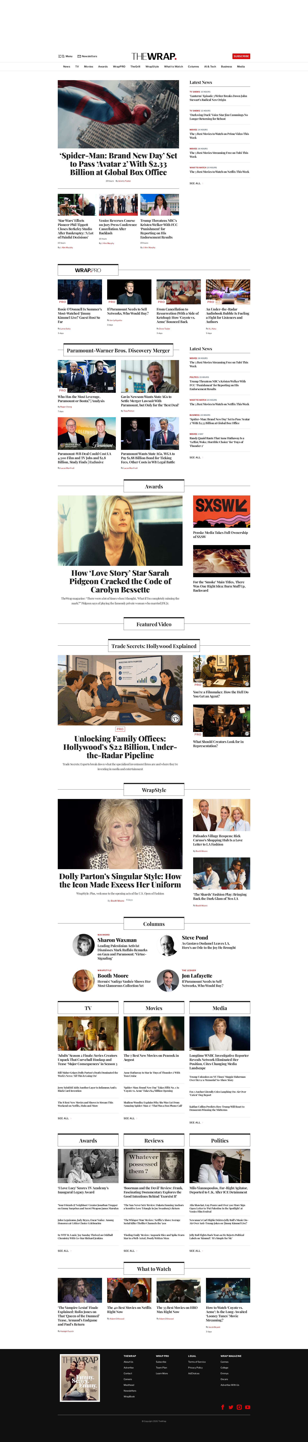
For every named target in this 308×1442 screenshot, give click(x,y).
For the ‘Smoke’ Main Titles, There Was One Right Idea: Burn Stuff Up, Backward (219, 586)
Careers (128, 1379)
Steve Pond (195, 937)
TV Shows (195, 92)
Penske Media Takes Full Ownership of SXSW (220, 534)
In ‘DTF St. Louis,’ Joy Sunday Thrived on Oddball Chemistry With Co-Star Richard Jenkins (85, 1236)
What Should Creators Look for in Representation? (218, 743)
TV (77, 66)
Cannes (224, 1361)
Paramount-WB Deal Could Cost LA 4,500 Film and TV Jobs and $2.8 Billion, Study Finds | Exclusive (84, 457)
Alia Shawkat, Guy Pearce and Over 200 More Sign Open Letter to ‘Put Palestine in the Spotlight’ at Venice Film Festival (217, 1208)
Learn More (162, 1373)
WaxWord (104, 935)
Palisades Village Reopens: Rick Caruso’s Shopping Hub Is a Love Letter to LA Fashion (218, 840)
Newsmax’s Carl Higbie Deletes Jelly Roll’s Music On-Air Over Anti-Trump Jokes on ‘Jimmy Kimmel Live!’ (218, 1221)
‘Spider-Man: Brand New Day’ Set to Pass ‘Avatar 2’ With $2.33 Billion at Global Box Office (118, 163)
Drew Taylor (164, 328)
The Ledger (189, 970)
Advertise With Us (230, 1385)
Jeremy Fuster (124, 181)
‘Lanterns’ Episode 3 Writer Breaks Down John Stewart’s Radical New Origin (218, 98)
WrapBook (129, 1396)
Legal (192, 1356)
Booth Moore (117, 900)
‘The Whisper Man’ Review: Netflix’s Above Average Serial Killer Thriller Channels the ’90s (152, 1221)
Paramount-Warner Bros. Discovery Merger (118, 350)
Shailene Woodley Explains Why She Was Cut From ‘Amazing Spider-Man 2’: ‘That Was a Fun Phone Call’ (153, 1104)
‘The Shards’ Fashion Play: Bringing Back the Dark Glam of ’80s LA (220, 896)
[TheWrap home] (154, 56)
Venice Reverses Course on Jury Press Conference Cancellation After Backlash (118, 226)
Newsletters (89, 56)
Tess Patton (129, 411)
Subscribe (241, 56)
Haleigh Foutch (67, 1331)
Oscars (224, 1379)
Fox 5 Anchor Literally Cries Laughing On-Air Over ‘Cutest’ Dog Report (217, 1093)
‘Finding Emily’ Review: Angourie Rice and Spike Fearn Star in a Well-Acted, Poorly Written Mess (154, 1236)
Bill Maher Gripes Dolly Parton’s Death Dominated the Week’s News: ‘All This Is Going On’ (88, 1074)
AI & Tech (210, 66)
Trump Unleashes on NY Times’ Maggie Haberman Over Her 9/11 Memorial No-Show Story (217, 1078)
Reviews (153, 1140)
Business (226, 66)
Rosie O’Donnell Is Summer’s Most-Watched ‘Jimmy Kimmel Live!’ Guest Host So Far (80, 315)
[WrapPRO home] (88, 270)
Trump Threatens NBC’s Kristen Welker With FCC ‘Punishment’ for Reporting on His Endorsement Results (159, 228)
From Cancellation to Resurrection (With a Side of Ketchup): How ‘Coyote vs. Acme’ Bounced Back (177, 315)
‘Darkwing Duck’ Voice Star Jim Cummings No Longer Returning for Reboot (219, 117)
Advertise (129, 1367)
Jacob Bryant (214, 1327)
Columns (193, 66)
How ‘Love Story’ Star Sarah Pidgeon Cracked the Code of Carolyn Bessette (120, 580)
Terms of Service (197, 1361)
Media (241, 66)
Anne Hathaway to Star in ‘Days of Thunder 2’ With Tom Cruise (152, 1074)
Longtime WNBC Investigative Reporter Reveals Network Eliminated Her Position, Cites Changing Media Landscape (219, 1061)
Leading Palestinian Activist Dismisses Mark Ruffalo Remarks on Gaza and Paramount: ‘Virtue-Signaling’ (122, 951)
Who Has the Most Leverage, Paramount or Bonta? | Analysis (81, 398)
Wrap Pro (162, 1356)
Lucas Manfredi (67, 468)
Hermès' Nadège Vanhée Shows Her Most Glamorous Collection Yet (124, 983)
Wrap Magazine (231, 1356)
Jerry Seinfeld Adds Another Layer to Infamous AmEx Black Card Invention (87, 1089)
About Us (128, 1361)
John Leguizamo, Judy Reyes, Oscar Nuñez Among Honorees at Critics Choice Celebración (86, 1221)
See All (195, 183)
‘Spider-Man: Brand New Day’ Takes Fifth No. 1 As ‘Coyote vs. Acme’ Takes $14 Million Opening (151, 1089)
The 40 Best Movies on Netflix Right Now (129, 1309)
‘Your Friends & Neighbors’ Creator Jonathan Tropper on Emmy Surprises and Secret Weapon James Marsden (88, 1207)
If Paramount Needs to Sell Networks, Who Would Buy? (128, 311)
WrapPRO (119, 66)
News (66, 66)
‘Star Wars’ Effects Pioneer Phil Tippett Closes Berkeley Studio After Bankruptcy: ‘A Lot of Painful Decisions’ (75, 228)
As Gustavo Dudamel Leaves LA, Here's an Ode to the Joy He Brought (209, 945)
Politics (194, 377)
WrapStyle (152, 66)
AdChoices (193, 1373)
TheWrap (130, 1356)
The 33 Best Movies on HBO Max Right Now (177, 1309)
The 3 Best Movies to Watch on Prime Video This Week (219, 136)
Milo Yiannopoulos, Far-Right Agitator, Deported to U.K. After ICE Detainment (218, 1190)
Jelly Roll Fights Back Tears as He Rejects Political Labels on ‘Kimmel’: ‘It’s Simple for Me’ (216, 1236)
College (224, 1367)
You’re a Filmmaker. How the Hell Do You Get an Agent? (220, 694)
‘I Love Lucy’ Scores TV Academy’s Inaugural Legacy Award (83, 1190)
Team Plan (161, 1367)
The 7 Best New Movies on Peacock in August (151, 1057)
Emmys (224, 1373)
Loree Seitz (65, 328)
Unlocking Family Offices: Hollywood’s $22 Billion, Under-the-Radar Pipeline (120, 746)
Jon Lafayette (116, 320)
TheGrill (135, 66)
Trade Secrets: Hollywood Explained (154, 645)
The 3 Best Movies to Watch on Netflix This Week (219, 172)
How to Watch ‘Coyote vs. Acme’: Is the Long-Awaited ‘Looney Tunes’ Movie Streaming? (226, 1313)
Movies (88, 66)
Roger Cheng (66, 407)
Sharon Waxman (117, 939)
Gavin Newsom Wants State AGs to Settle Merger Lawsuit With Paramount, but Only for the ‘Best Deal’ (150, 400)
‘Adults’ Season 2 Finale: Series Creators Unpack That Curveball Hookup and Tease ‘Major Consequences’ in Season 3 (87, 1059)
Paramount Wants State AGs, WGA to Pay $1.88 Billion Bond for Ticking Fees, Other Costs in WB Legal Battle (148, 457)
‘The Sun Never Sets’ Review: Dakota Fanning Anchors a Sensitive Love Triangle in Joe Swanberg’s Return (154, 1207)
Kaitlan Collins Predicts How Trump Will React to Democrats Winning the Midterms (216, 1108)
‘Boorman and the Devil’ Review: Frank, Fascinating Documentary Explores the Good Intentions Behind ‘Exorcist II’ (153, 1192)
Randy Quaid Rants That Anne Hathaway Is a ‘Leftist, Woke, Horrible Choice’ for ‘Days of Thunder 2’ (217, 442)
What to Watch (173, 66)
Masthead (129, 1385)
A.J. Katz (212, 328)
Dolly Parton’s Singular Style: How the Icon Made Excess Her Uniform (120, 880)
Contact (128, 1373)
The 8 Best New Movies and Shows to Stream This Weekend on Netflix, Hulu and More (85, 1104)
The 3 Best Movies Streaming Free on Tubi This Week (219, 155)
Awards (103, 66)
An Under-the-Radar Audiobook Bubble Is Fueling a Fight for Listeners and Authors (227, 315)
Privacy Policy (195, 1367)
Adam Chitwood (117, 1319)
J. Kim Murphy (66, 247)
